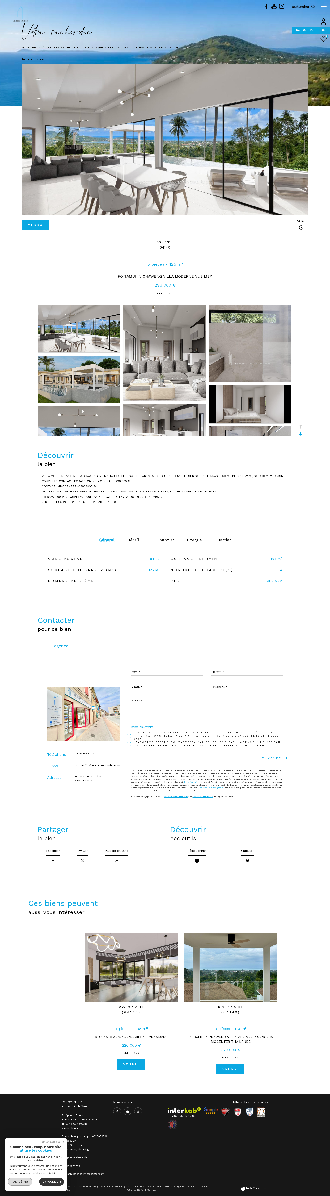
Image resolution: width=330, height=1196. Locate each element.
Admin (192, 1186)
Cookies (152, 1190)
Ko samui (97, 47)
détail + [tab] (135, 540)
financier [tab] (165, 540)
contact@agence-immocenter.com (97, 764)
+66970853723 (71, 1166)
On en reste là (51, 1141)
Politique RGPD (135, 1190)
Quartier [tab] (222, 540)
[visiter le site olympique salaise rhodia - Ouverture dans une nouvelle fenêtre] (172, 1124)
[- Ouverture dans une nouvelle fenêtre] (211, 1110)
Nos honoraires (135, 1186)
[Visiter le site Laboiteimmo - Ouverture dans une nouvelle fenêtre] (253, 1189)
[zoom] (79, 351)
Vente (67, 47)
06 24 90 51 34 (84, 753)
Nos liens (204, 1186)
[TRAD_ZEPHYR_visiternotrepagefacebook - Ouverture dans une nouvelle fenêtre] (266, 8)
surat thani (81, 47)
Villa (110, 47)
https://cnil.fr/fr (191, 782)
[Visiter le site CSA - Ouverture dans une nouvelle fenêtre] (225, 1112)
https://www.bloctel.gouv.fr (211, 788)
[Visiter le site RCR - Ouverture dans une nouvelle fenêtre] (238, 1112)
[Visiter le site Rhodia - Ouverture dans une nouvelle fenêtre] (249, 1112)
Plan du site (155, 1186)
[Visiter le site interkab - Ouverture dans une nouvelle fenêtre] (184, 1112)
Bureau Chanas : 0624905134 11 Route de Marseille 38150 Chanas (79, 1124)
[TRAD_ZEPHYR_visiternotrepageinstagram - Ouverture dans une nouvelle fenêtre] (281, 8)
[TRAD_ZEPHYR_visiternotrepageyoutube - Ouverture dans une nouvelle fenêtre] (274, 8)
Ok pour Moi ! (51, 1181)
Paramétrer (20, 1181)
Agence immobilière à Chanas (41, 47)
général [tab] (107, 540)
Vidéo (301, 221)
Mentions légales (175, 1186)
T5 (117, 47)
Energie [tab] (194, 540)
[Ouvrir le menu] (324, 6)
